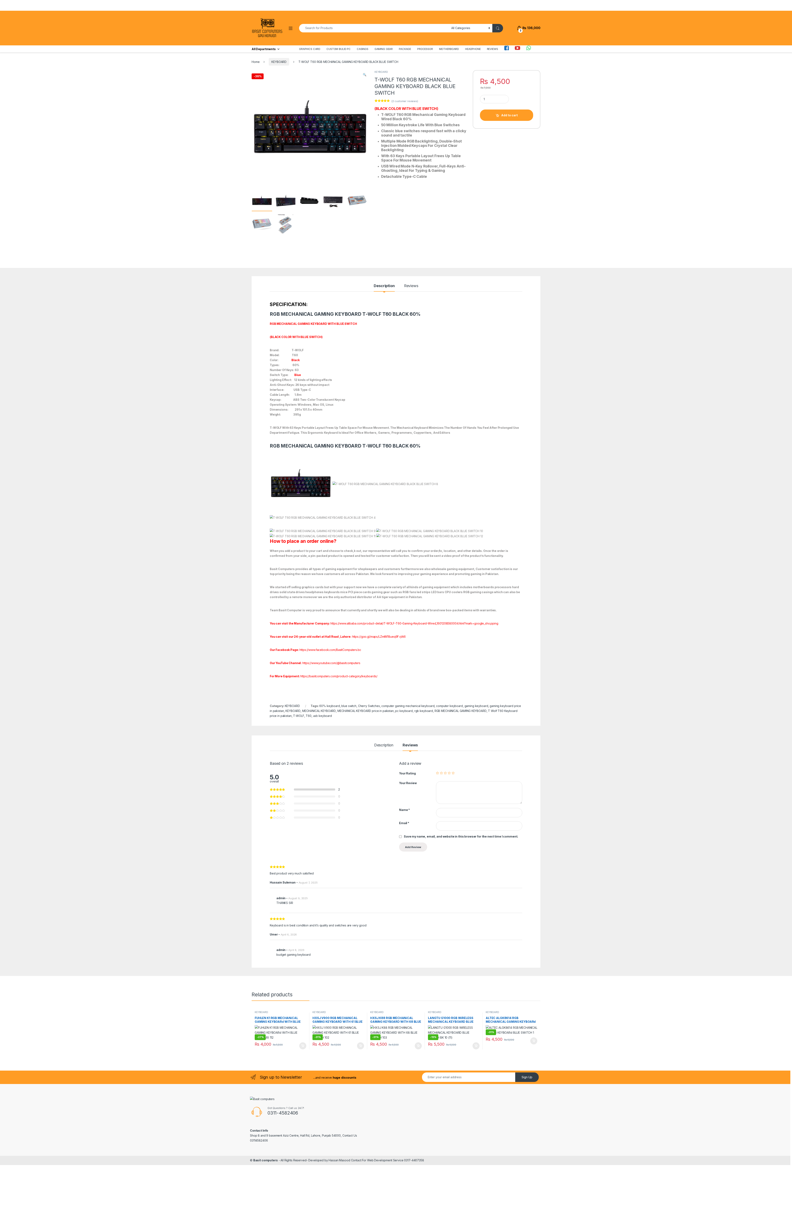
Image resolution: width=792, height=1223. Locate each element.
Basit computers (265, 1160)
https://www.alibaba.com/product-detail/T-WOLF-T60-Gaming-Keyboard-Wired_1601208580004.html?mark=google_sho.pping (414, 623)
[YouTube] (517, 49)
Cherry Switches (369, 706)
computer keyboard (449, 706)
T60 (308, 716)
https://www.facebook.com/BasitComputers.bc (330, 650)
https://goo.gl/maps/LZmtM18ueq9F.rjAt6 (379, 636)
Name (404, 810)
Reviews (411, 286)
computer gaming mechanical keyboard (407, 706)
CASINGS (362, 49)
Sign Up (527, 1077)
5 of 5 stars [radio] (453, 773)
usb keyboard (322, 716)
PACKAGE (405, 49)
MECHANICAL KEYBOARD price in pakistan (365, 711)
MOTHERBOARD (449, 49)
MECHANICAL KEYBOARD (319, 711)
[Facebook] (506, 49)
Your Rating (407, 773)
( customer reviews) (404, 101)
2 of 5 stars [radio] (441, 773)
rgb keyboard (423, 711)
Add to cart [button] (302, 1045)
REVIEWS (492, 49)
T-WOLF (298, 716)
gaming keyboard (476, 706)
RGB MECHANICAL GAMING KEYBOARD (461, 711)
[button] (364, 74)
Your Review (408, 783)
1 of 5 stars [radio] (437, 773)
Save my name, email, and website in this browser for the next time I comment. (461, 836)
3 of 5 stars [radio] (445, 773)
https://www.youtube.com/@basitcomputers (331, 663)
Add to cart (509, 115)
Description (384, 286)
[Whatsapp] (528, 49)
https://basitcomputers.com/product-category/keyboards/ (338, 676)
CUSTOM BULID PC (338, 49)
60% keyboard (329, 706)
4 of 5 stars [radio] (449, 773)
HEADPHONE (473, 49)
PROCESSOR (425, 49)
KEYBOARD (278, 62)
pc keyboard (403, 711)
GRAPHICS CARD (309, 49)
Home (255, 62)
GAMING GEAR (384, 49)
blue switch (348, 706)
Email (404, 823)
